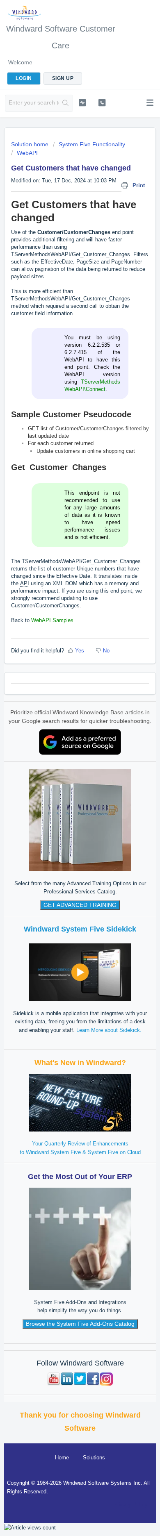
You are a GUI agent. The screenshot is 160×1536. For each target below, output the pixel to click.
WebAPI (27, 153)
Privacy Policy (130, 1505)
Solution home (30, 144)
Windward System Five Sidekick (80, 929)
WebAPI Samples (52, 620)
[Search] (66, 103)
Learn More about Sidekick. (109, 1030)
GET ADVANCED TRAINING (80, 905)
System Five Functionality (92, 144)
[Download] (64, 784)
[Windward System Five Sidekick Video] (80, 972)
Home (62, 1457)
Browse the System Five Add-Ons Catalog (80, 1323)
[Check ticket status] (82, 102)
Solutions (94, 1457)
